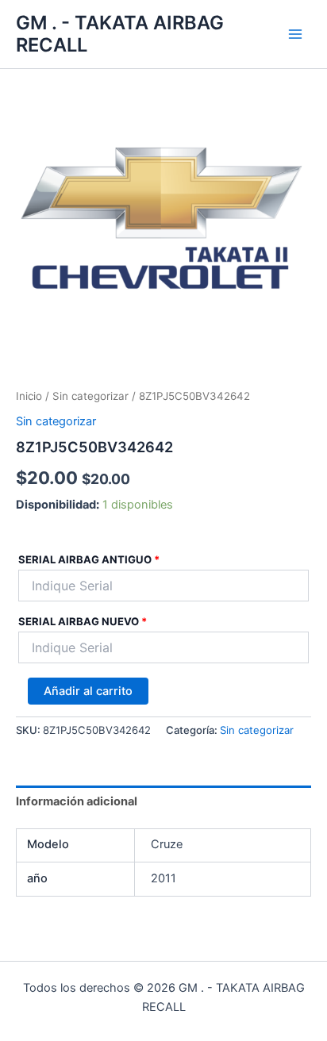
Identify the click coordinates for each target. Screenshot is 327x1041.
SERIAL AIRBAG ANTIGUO (89, 559)
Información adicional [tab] (76, 801)
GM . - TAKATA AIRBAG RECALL (120, 33)
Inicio (29, 396)
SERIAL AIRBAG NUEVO (82, 621)
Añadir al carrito (88, 691)
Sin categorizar (90, 396)
